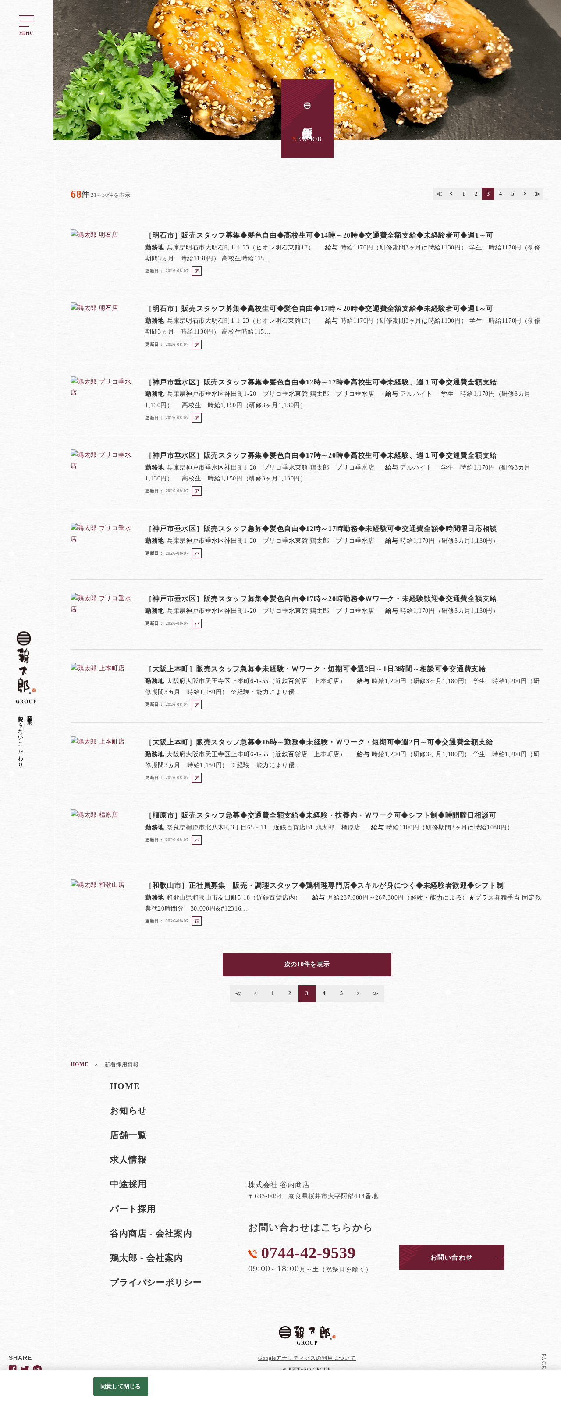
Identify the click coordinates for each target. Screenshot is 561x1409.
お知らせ (128, 1110)
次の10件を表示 (307, 964)
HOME (125, 1086)
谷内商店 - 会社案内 (151, 1233)
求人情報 (128, 1159)
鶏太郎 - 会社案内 (147, 1258)
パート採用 (133, 1208)
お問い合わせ (451, 1257)
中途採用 (128, 1184)
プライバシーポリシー (156, 1282)
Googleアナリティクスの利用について (307, 1358)
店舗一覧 (128, 1135)
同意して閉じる (120, 1386)
